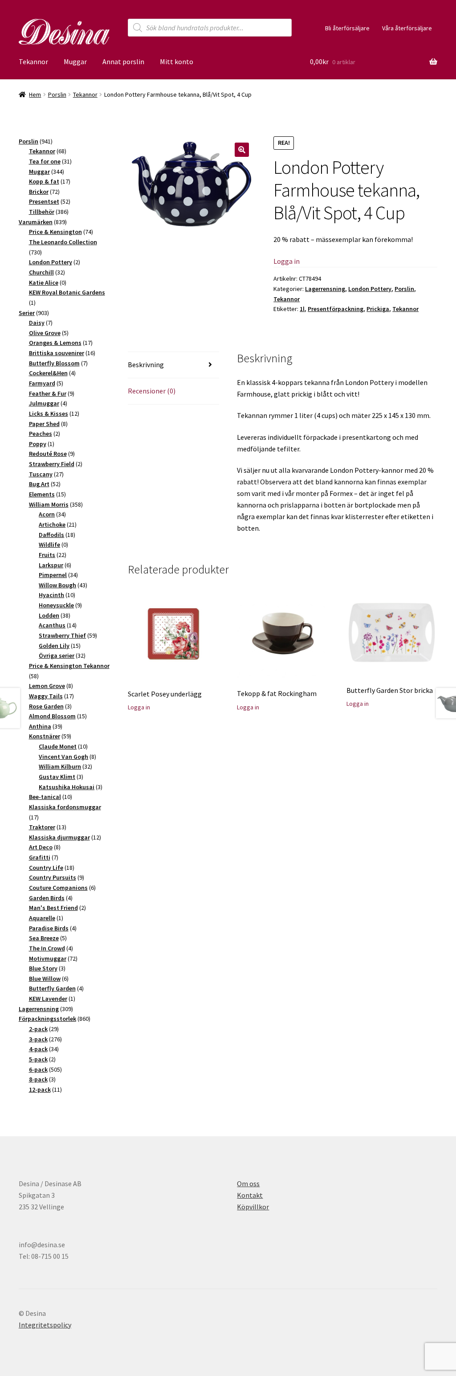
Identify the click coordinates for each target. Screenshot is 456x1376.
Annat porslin (123, 61)
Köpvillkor (253, 1206)
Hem (35, 94)
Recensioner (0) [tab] (151, 390)
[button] (242, 150)
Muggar (75, 61)
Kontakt (250, 1195)
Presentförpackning (335, 309)
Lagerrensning (325, 289)
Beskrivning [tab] (146, 364)
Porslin (57, 94)
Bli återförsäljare (347, 28)
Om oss (248, 1183)
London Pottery (369, 289)
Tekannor (33, 61)
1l (302, 309)
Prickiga (377, 309)
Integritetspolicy (45, 1324)
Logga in (286, 261)
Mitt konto (176, 61)
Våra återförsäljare (407, 28)
